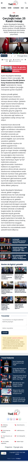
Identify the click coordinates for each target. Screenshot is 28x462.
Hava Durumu (20, 425)
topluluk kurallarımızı (17, 338)
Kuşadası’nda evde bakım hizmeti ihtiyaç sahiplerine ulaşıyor (7, 291)
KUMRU (3, 8)
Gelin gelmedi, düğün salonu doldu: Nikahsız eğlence (19, 306)
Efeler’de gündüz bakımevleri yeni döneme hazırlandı (20, 291)
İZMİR (9, 8)
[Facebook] (8, 419)
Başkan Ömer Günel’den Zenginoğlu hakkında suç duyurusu (5, 307)
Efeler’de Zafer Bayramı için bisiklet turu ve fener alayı (19, 277)
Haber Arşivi (20, 441)
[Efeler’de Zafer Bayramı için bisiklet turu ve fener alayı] (21, 270)
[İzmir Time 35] (13, 3)
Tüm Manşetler (20, 436)
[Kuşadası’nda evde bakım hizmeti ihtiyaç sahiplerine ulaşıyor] (7, 285)
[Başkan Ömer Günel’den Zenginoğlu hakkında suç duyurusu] (7, 300)
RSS (4, 453)
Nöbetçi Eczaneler (4, 425)
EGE (22, 8)
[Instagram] (14, 419)
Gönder (4, 333)
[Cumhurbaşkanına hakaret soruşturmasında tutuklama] (7, 270)
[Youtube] (17, 419)
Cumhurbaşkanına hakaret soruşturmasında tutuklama (7, 277)
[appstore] (9, 447)
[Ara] (25, 3)
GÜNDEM (16, 8)
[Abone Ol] (22, 56)
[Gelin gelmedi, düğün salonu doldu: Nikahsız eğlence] (21, 300)
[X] (11, 419)
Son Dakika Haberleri (5, 442)
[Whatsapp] (20, 419)
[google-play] (18, 447)
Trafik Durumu (20, 430)
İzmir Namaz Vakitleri (5, 431)
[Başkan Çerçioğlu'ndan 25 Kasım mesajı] (14, 45)
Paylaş (5, 55)
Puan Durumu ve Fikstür (6, 436)
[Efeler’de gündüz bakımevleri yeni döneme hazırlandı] (21, 285)
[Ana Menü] (1, 3)
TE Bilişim (18, 458)
